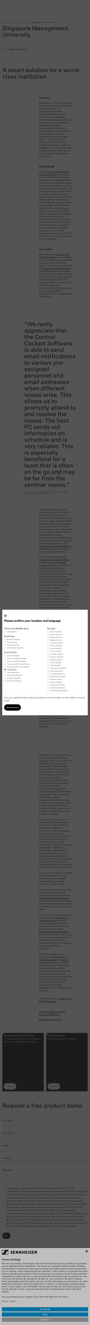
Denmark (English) (56, 643)
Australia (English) (13, 656)
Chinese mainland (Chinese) (16, 658)
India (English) (12, 670)
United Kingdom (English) (59, 690)
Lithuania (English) (56, 671)
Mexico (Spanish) (13, 645)
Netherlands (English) (58, 676)
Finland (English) (56, 648)
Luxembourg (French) (57, 674)
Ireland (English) (56, 662)
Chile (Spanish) (12, 642)
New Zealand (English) (15, 675)
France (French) (55, 651)
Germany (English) (56, 654)
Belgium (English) (56, 637)
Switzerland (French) (57, 685)
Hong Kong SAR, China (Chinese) (18, 664)
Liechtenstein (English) (58, 668)
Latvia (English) (55, 665)
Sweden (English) (56, 682)
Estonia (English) (56, 646)
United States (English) (15, 648)
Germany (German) (57, 657)
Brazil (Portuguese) (13, 639)
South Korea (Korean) (14, 681)
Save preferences (12, 707)
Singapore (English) (14, 678)
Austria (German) (56, 634)
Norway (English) (56, 679)
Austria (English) (56, 632)
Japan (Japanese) (13, 672)
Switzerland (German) (57, 688)
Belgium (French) (56, 640)
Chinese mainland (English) (16, 661)
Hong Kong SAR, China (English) (18, 667)
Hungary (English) (56, 660)
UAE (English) (12, 632)
